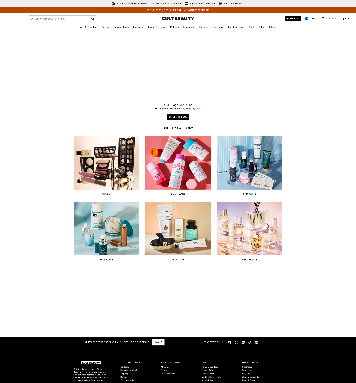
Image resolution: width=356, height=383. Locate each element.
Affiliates (246, 373)
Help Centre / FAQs (129, 370)
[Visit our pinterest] (256, 342)
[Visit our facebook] (229, 342)
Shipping (124, 373)
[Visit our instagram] (243, 342)
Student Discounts (250, 377)
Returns (123, 377)
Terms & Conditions (210, 367)
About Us (165, 367)
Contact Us (125, 367)
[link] (329, 18)
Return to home (178, 117)
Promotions (247, 370)
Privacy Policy (208, 370)
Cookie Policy (208, 373)
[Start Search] (92, 18)
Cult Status (247, 367)
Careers (164, 370)
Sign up (158, 342)
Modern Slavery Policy (212, 377)
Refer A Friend (249, 380)
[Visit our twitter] (236, 342)
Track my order (127, 380)
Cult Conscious (168, 373)
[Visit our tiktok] (249, 342)
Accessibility (207, 380)
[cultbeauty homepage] (178, 18)
